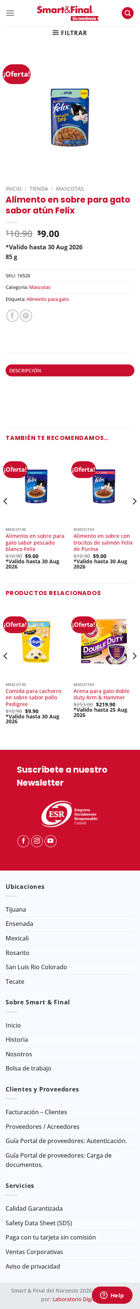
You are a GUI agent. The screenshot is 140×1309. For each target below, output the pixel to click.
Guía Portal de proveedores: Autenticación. (66, 1141)
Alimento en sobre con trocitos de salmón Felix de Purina (103, 542)
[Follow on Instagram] (37, 841)
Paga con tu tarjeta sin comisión (51, 1237)
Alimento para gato (48, 299)
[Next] (134, 516)
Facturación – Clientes (36, 1112)
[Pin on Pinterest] (26, 315)
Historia (17, 1039)
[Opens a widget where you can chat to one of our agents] (112, 1296)
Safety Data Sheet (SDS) (39, 1223)
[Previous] (5, 516)
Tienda (38, 188)
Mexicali (17, 938)
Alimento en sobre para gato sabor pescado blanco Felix (35, 542)
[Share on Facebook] (12, 315)
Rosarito (17, 953)
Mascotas (70, 188)
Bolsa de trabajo (29, 1068)
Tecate (15, 981)
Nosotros (19, 1054)
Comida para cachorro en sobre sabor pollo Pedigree (33, 698)
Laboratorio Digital (76, 1299)
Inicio (14, 188)
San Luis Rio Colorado (36, 967)
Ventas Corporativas (34, 1252)
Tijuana (16, 909)
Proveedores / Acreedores (43, 1126)
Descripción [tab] (25, 370)
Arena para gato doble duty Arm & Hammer (102, 694)
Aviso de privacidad (33, 1266)
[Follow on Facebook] (23, 841)
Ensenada (19, 924)
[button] (10, 13)
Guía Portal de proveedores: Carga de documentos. (59, 1160)
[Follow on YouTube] (50, 841)
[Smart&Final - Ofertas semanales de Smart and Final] (68, 13)
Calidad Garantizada (34, 1208)
